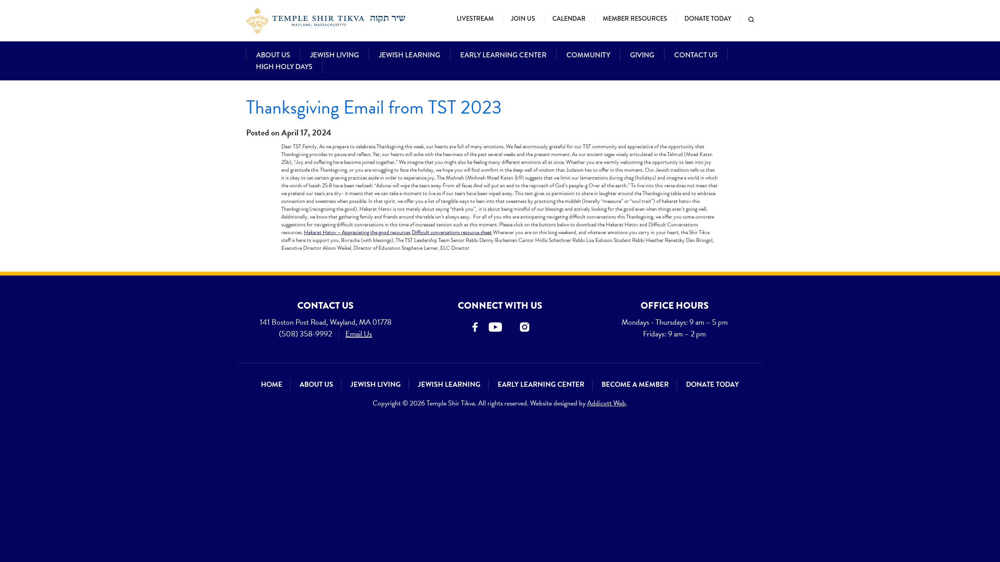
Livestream (475, 18)
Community (588, 55)
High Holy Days (284, 67)
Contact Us (696, 55)
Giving (642, 55)
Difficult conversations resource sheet (452, 232)
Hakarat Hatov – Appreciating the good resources (357, 232)
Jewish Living (334, 55)
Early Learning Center (503, 55)
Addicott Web (606, 403)
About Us (273, 55)
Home (271, 384)
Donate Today (707, 18)
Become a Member (635, 384)
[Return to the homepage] (325, 21)
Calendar (569, 18)
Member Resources (635, 18)
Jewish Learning (409, 55)
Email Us (358, 334)
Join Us (523, 18)
